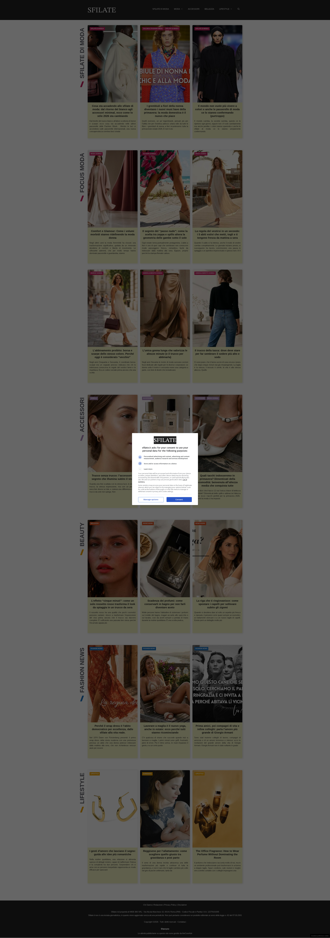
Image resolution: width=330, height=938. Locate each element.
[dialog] (165, 469)
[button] (165, 469)
